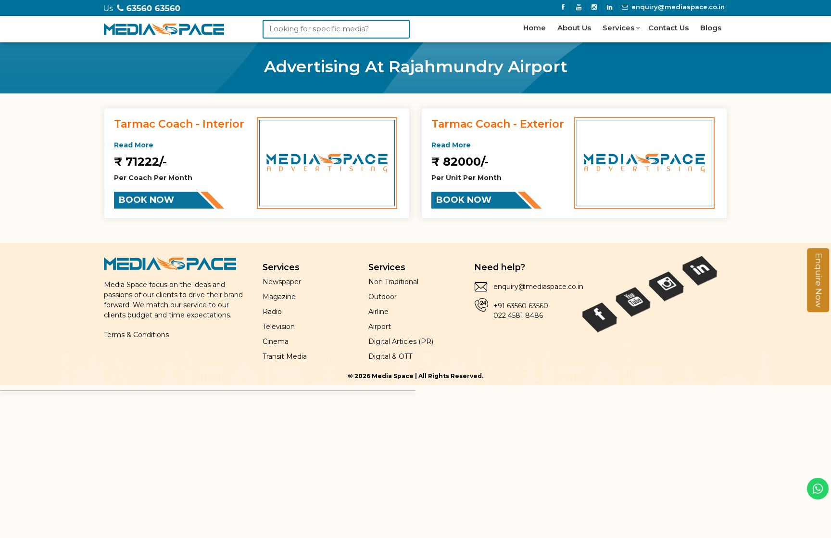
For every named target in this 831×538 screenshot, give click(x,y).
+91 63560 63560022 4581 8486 (520, 311)
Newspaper (282, 281)
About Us (574, 27)
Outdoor (382, 296)
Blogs (710, 27)
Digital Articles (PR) (400, 341)
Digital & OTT (390, 356)
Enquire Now (818, 280)
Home (534, 27)
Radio (272, 311)
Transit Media (285, 356)
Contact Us (668, 27)
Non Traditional (393, 281)
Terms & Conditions (136, 334)
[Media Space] (164, 27)
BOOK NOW (146, 200)
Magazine (279, 296)
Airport (379, 326)
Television (279, 326)
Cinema (276, 341)
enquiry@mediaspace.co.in (677, 7)
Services (619, 27)
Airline (378, 311)
